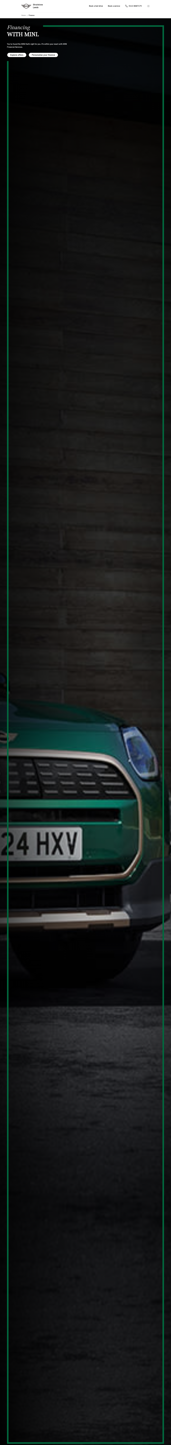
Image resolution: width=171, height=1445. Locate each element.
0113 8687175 (135, 6)
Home (23, 15)
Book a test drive (96, 6)
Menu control (148, 6)
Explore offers (16, 55)
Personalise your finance (43, 55)
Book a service (114, 6)
